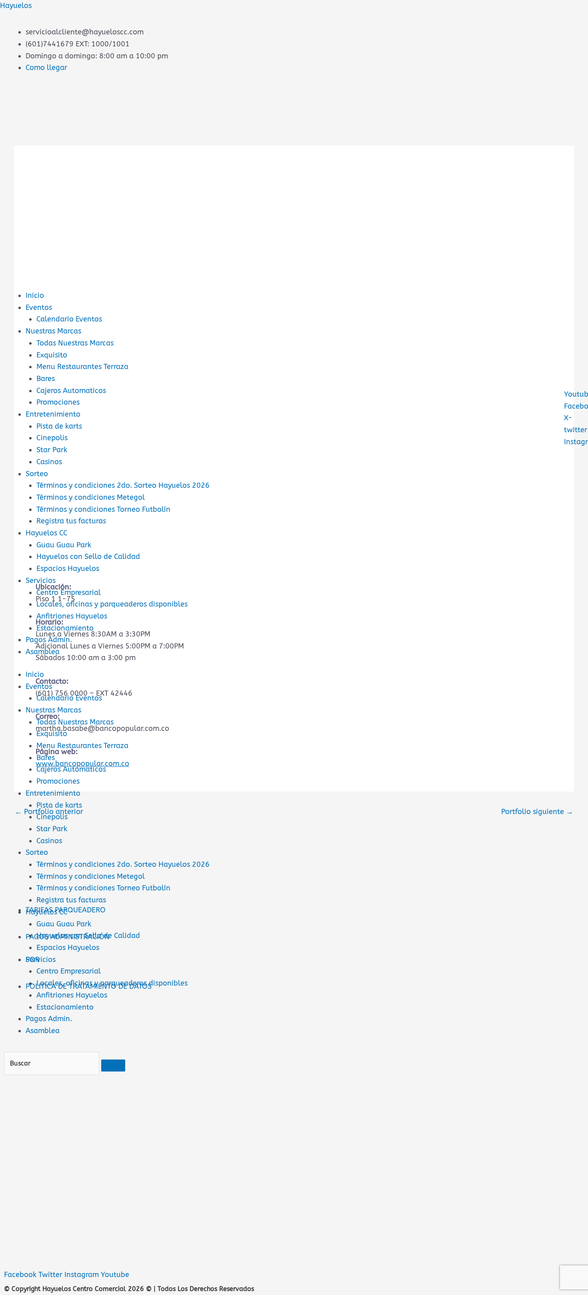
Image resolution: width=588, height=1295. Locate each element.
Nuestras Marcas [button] (53, 710)
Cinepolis (52, 437)
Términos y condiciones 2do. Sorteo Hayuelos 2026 (123, 485)
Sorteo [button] (37, 852)
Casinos (49, 461)
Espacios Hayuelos (67, 568)
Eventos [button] (39, 686)
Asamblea (43, 651)
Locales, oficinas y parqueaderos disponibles (112, 604)
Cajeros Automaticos (71, 390)
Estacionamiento (65, 628)
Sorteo (37, 473)
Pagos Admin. (49, 639)
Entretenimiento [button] (53, 793)
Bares (45, 378)
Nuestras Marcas (53, 331)
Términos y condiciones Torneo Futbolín (103, 509)
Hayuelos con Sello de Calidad (88, 556)
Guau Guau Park (63, 545)
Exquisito (51, 355)
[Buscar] (113, 1066)
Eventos (39, 307)
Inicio (35, 295)
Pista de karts (59, 426)
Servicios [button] (41, 959)
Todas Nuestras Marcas (75, 343)
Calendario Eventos (69, 319)
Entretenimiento (53, 414)
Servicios (41, 580)
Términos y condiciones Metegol (90, 497)
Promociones (58, 402)
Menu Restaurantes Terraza (82, 366)
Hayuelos (16, 5)
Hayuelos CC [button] (47, 912)
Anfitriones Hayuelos (71, 616)
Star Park (51, 449)
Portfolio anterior (49, 811)
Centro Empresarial (68, 592)
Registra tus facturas (71, 521)
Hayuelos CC (47, 533)
